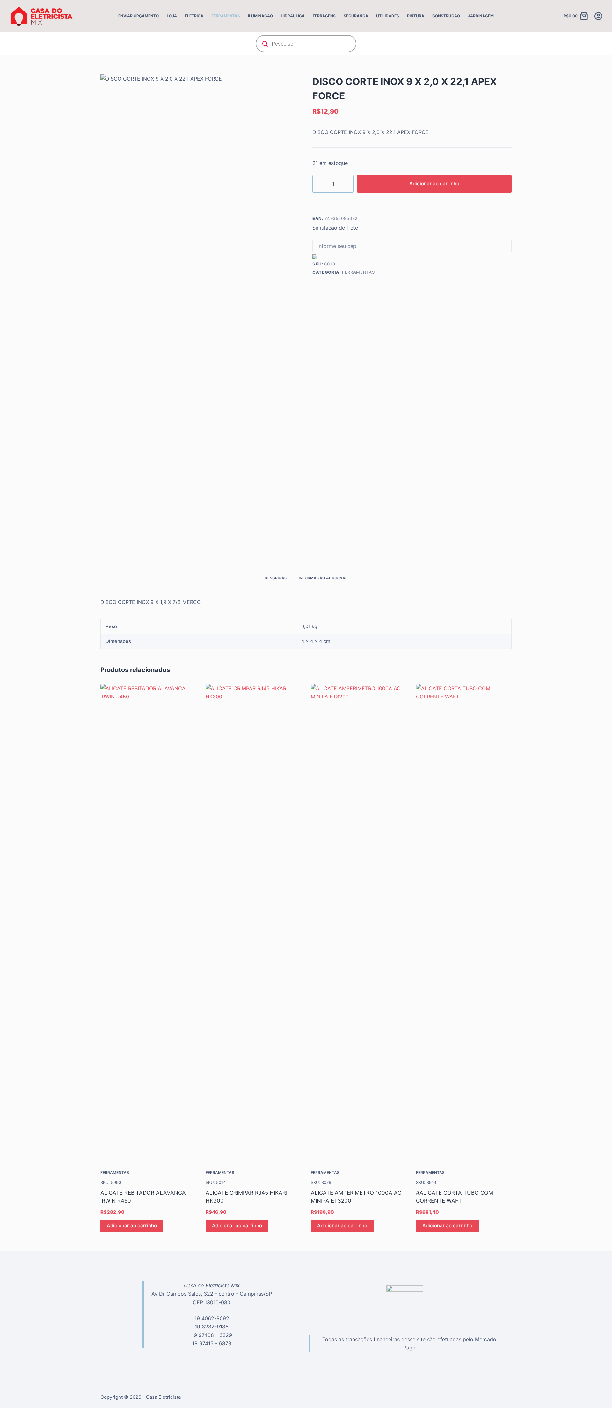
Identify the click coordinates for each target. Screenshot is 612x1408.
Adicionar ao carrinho (434, 183)
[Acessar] (598, 16)
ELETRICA (194, 15)
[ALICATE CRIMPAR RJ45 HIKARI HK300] (253, 923)
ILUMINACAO (260, 15)
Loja (172, 15)
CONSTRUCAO (446, 15)
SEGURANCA (356, 15)
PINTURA (415, 15)
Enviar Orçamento (138, 15)
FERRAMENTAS (225, 15)
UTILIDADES (387, 15)
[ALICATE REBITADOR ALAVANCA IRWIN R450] (148, 923)
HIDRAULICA (293, 15)
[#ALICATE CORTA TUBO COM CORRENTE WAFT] (464, 923)
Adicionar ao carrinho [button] (132, 1225)
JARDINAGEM (481, 15)
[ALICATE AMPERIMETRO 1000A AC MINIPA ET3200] (358, 923)
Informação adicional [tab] (323, 578)
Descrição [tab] (276, 578)
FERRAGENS (324, 15)
